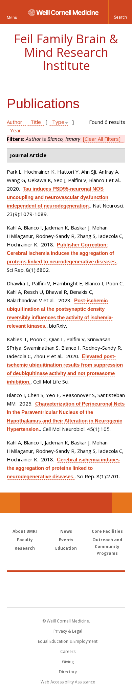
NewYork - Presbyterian (66, 596)
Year (15, 130)
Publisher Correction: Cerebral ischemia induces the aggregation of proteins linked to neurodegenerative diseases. (62, 253)
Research (25, 548)
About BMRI (25, 531)
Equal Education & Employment (67, 641)
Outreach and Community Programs (107, 546)
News (66, 531)
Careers (67, 651)
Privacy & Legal (67, 631)
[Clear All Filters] (101, 138)
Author (14, 121)
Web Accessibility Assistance (68, 682)
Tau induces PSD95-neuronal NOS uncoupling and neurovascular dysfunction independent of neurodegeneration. (57, 197)
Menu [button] (12, 17)
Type (58, 121)
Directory (68, 672)
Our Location (10, 503)
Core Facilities (107, 531)
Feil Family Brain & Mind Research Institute (66, 52)
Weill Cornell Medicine (66, 582)
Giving (68, 661)
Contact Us (122, 503)
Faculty (25, 540)
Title (35, 121)
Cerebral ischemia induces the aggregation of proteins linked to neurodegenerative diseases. (63, 468)
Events (66, 540)
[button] (120, 12)
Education (66, 548)
